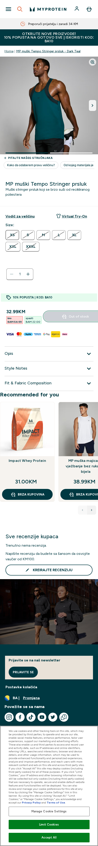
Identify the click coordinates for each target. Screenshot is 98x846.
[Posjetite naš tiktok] (31, 717)
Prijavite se (23, 672)
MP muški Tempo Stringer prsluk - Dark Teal (48, 51)
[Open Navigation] (8, 9)
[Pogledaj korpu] (89, 9)
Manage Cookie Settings (49, 811)
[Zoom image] (92, 62)
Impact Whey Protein (27, 461)
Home (9, 51)
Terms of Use (56, 802)
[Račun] (77, 9)
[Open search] (20, 9)
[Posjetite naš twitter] (52, 717)
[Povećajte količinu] (28, 274)
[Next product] (91, 510)
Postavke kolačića (21, 687)
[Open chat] (63, 717)
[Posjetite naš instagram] (9, 717)
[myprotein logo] (48, 9)
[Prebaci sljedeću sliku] (92, 105)
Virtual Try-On (74, 216)
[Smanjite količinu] (12, 274)
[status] (20, 274)
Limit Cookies (49, 824)
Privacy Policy (31, 802)
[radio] (12, 235)
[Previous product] (82, 510)
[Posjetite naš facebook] (20, 717)
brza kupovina (31, 494)
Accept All (48, 837)
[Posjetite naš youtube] (41, 717)
